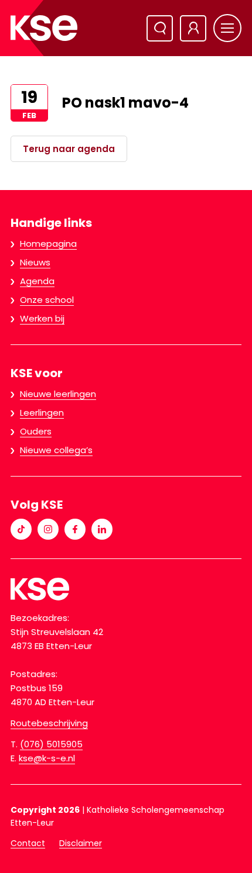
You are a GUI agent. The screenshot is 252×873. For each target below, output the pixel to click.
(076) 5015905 (51, 744)
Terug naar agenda (69, 149)
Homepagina (48, 243)
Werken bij (42, 318)
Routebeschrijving (49, 723)
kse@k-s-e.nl (47, 758)
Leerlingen (42, 412)
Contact (28, 843)
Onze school (47, 300)
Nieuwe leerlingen (58, 394)
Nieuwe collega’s (56, 450)
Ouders (36, 431)
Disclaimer (80, 843)
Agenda (37, 281)
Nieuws (35, 262)
